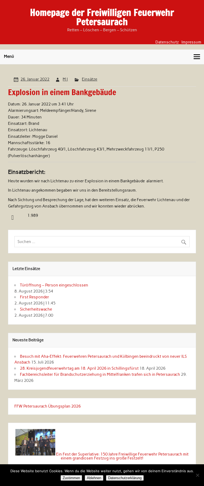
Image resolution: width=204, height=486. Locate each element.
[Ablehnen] (197, 475)
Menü (9, 56)
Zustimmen (71, 478)
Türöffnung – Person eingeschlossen (54, 285)
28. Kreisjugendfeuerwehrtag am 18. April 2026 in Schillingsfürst (79, 368)
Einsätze (89, 79)
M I (65, 79)
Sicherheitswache (36, 309)
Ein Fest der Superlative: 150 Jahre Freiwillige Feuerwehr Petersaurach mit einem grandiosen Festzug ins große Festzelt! (122, 456)
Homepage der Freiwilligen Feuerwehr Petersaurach (102, 17)
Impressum (191, 42)
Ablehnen (94, 478)
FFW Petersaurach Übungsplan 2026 (47, 406)
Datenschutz (167, 42)
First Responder (34, 297)
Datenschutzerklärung (125, 478)
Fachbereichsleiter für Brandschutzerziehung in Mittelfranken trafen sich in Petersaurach (100, 374)
